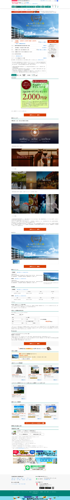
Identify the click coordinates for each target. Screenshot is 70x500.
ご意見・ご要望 (46, 491)
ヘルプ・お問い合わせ (52, 491)
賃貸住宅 (13, 6)
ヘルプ (46, 0)
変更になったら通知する (43, 42)
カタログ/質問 (47, 6)
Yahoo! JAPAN (43, 0)
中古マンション (23, 6)
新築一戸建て (28, 6)
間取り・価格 (19, 75)
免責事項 (41, 491)
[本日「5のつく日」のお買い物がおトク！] (22, 1)
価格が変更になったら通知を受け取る (22, 272)
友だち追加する (40, 478)
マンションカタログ (14, 483)
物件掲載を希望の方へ (36, 491)
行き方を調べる (44, 47)
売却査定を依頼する (37, 434)
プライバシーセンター (25, 491)
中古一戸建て (33, 6)
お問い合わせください (19, 55)
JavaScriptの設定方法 (21, 448)
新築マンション (18, 6)
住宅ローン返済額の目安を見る (20, 43)
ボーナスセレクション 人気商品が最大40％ (31, 3)
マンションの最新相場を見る (23, 434)
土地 (39, 6)
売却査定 (43, 6)
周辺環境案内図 (24, 75)
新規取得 (27, 2)
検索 (57, 0)
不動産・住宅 (13, 478)
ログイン (22, 3)
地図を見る (45, 45)
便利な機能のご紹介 (47, 479)
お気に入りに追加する (26, 358)
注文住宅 (37, 6)
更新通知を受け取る (40, 59)
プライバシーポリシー (17, 491)
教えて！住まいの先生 (22, 483)
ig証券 (56, 0)
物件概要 (28, 75)
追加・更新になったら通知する (42, 49)
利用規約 (30, 491)
